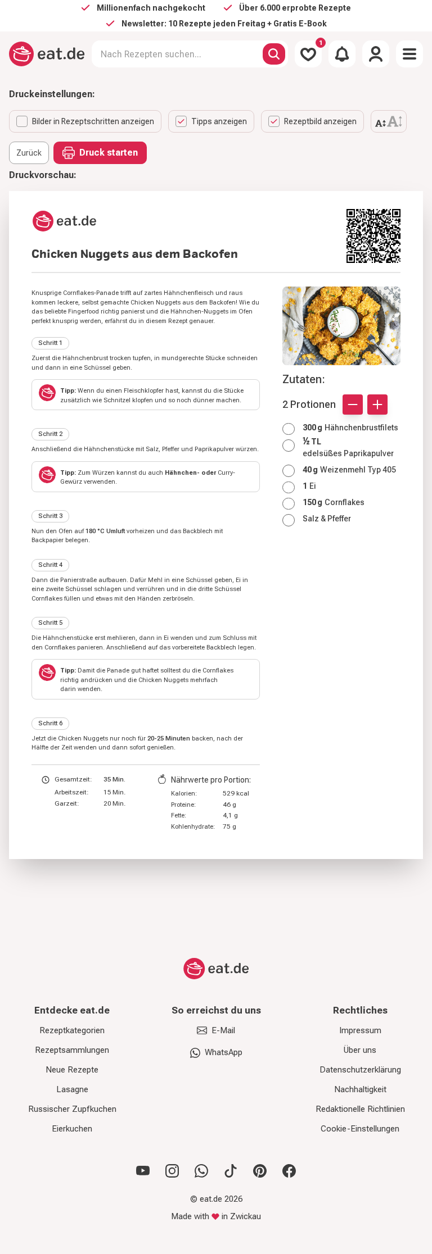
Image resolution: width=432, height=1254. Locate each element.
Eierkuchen (72, 1129)
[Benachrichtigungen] (342, 53)
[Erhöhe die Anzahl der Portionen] (377, 404)
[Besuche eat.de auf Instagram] (172, 1171)
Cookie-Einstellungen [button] (360, 1129)
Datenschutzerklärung (360, 1070)
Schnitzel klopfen (128, 400)
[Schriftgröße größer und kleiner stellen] (389, 121)
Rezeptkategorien (72, 1030)
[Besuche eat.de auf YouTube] (143, 1171)
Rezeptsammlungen (72, 1050)
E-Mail (223, 1030)
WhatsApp (223, 1052)
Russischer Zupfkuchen (72, 1109)
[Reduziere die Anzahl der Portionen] (353, 404)
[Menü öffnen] (409, 53)
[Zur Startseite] (47, 54)
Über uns (360, 1050)
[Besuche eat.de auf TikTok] (231, 1171)
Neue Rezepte (72, 1070)
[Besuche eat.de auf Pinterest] (260, 1171)
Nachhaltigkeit (360, 1089)
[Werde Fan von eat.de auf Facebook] (289, 1171)
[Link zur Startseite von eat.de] (185, 221)
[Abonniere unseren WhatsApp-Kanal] (201, 1171)
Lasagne (72, 1089)
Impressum (360, 1030)
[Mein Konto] (375, 53)
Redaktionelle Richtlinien (360, 1109)
